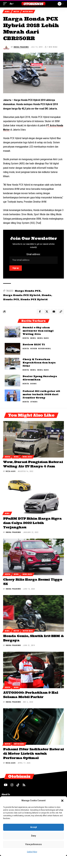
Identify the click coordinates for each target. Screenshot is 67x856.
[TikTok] (18, 785)
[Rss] (24, 785)
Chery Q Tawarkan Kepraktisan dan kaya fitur (39, 362)
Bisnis (33, 384)
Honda (46, 295)
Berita (26, 338)
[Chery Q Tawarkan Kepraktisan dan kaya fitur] (12, 363)
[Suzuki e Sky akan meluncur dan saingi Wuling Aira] (12, 332)
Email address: (33, 254)
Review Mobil (44, 349)
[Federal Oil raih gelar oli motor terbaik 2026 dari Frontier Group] (12, 395)
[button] (62, 800)
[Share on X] (47, 311)
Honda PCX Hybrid (34, 299)
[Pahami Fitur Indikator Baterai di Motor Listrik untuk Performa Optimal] (33, 726)
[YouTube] (5, 785)
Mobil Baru (43, 338)
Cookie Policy (32, 852)
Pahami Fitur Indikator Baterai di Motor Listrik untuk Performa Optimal (33, 753)
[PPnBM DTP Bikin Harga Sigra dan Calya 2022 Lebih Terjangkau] (33, 496)
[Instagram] (12, 785)
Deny (33, 835)
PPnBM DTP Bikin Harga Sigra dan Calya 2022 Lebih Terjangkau (32, 523)
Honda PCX (11, 299)
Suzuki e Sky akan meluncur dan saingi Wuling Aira (38, 330)
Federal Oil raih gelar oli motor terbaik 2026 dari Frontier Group (41, 394)
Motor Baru (28, 12)
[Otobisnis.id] (33, 3)
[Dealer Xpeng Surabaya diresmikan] (12, 380)
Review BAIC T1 (34, 344)
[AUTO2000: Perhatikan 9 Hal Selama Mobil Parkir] (33, 670)
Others (34, 402)
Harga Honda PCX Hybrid (21, 295)
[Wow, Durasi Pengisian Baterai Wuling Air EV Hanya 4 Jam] (33, 439)
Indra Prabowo (21, 47)
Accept (33, 827)
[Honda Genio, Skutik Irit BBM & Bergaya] (33, 613)
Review (33, 349)
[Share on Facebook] (40, 311)
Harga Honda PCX (28, 290)
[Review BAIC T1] (12, 349)
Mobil (7, 12)
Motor (16, 12)
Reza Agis (11, 471)
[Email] (54, 311)
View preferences (33, 844)
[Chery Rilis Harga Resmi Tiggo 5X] (33, 557)
